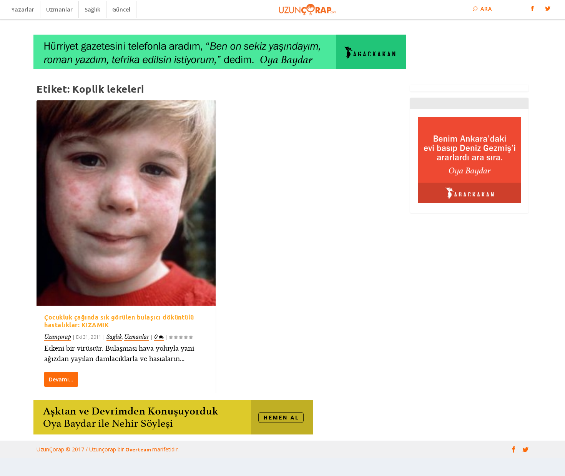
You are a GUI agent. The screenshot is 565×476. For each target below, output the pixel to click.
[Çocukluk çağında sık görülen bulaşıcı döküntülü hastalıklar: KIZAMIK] (126, 203)
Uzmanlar (59, 9)
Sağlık (92, 9)
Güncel (121, 9)
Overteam (138, 449)
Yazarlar (23, 9)
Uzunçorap (57, 336)
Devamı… (61, 379)
